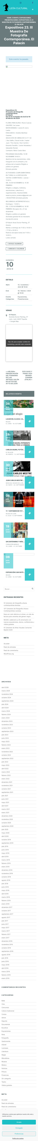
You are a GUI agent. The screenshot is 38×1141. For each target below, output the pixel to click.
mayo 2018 (5, 890)
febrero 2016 (6, 975)
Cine (3, 1004)
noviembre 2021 (7, 785)
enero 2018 (5, 904)
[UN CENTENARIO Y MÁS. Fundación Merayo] (19, 530)
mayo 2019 (5, 853)
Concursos (5, 1007)
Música (4, 1065)
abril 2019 (5, 856)
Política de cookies (18, 1138)
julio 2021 (5, 796)
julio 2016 (5, 958)
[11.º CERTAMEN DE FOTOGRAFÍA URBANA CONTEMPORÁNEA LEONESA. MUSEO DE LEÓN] (19, 499)
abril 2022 (5, 768)
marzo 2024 (6, 711)
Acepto (19, 1122)
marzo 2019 (6, 860)
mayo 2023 (5, 741)
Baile (3, 1001)
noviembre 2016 (7, 944)
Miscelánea (5, 1058)
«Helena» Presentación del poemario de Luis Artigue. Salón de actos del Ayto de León (12, 378)
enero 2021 (5, 812)
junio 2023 (5, 738)
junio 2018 (5, 887)
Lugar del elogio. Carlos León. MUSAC (21, 419)
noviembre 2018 (7, 873)
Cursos (4, 1014)
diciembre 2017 (7, 907)
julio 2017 (5, 921)
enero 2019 (5, 867)
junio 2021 (5, 799)
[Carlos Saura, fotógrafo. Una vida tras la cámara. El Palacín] (19, 438)
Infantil (4, 1045)
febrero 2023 (6, 745)
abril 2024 (5, 708)
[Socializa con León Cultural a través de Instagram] (20, 2)
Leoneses (5, 1048)
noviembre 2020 (7, 819)
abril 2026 (5, 687)
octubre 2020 (6, 823)
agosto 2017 (6, 917)
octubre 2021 (6, 789)
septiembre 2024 (7, 701)
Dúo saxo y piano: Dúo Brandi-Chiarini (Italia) (27, 376)
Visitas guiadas (7, 1085)
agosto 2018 (6, 880)
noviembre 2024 (7, 694)
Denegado (19, 1128)
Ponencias (5, 1075)
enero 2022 (5, 779)
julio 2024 (5, 704)
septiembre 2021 (7, 792)
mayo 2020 (5, 833)
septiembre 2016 (7, 951)
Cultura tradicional (8, 1011)
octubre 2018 (6, 877)
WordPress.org (9, 654)
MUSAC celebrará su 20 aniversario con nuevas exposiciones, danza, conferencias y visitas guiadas (19, 622)
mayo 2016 (5, 965)
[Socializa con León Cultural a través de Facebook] (31, 2)
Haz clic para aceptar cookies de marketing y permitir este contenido (19, 343)
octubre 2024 (6, 697)
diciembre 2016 (7, 941)
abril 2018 (5, 894)
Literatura (5, 1051)
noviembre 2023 (7, 724)
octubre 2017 (6, 911)
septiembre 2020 (7, 826)
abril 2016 (5, 968)
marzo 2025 (6, 691)
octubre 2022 (6, 755)
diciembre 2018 (7, 870)
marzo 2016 (6, 971)
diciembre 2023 (7, 721)
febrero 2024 (6, 714)
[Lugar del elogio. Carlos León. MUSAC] (19, 407)
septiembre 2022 (7, 758)
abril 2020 (5, 836)
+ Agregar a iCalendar (15, 248)
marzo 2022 (6, 772)
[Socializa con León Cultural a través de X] (25, 2)
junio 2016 (5, 961)
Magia (4, 1055)
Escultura (5, 1028)
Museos (4, 1061)
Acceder (7, 643)
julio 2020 (5, 829)
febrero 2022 (6, 775)
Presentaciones (11, 20)
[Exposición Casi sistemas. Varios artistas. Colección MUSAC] (19, 561)
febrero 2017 (6, 934)
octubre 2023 (6, 728)
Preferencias (19, 1134)
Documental (6, 1024)
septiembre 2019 (7, 843)
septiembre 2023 (7, 731)
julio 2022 (5, 762)
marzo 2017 (6, 931)
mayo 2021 (5, 802)
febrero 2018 (6, 900)
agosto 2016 (6, 954)
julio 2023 (5, 735)
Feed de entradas (10, 647)
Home (9, 18)
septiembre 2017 (7, 914)
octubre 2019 (6, 839)
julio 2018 (5, 883)
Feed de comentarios (11, 650)
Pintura (4, 1072)
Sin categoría (6, 1078)
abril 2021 (5, 806)
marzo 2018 (6, 897)
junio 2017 (5, 924)
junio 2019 (5, 850)
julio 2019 (5, 846)
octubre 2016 (6, 948)
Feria (3, 1034)
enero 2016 (5, 978)
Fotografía (5, 1038)
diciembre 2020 (7, 816)
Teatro (4, 1082)
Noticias (4, 1068)
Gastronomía (6, 1041)
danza (4, 1017)
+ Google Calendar (14, 243)
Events (15, 18)
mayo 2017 (5, 927)
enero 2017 (5, 938)
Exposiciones (25, 18)
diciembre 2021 (7, 782)
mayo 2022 (5, 765)
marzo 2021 (6, 809)
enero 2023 (6, 748)
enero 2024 (6, 718)
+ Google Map (14, 321)
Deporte (4, 1021)
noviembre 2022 (7, 752)
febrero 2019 (6, 863)
